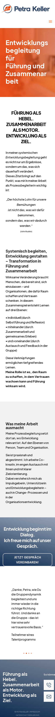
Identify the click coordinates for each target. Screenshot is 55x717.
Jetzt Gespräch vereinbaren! (27, 559)
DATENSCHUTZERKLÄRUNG (27, 715)
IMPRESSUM (35, 712)
